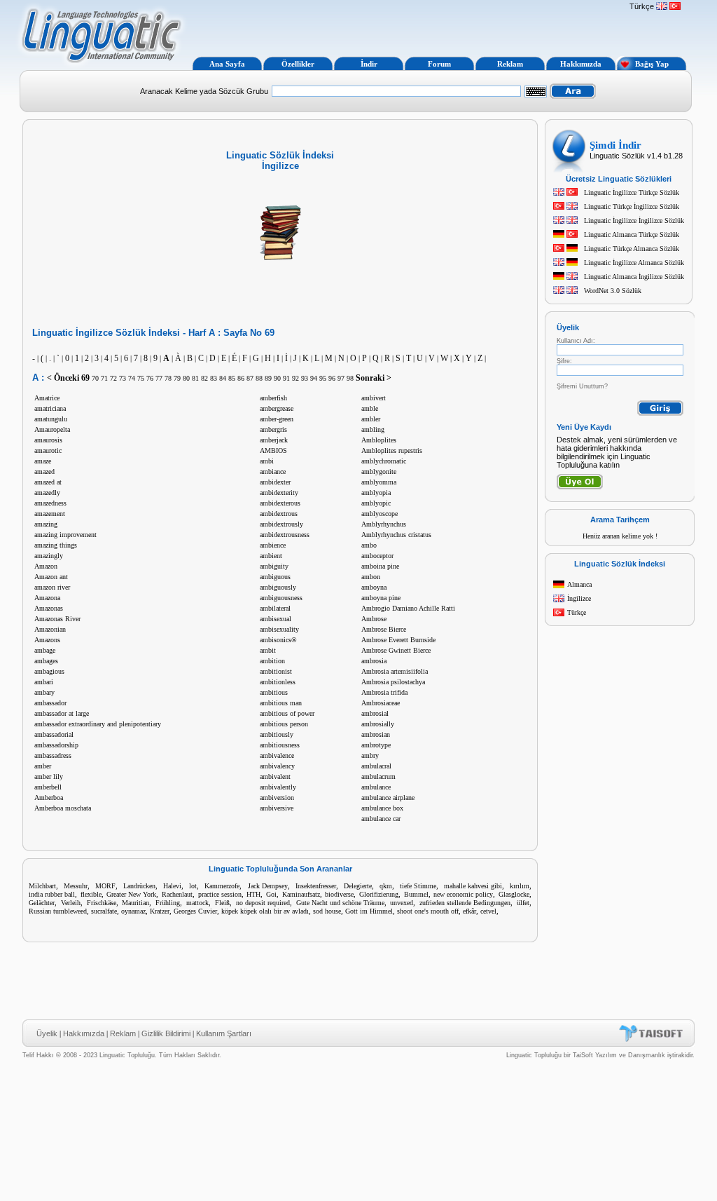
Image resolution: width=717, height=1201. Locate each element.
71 (104, 378)
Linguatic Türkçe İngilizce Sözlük (631, 206)
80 (186, 378)
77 (158, 378)
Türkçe (576, 612)
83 (213, 378)
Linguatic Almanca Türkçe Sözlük (631, 234)
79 (177, 378)
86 (240, 378)
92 (295, 378)
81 (195, 378)
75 (140, 378)
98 (350, 378)
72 (113, 378)
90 (277, 378)
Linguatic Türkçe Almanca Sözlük (631, 248)
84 (222, 378)
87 (249, 378)
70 (95, 378)
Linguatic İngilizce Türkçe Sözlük (631, 192)
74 (131, 378)
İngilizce (579, 598)
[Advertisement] (406, 27)
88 (259, 378)
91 (286, 378)
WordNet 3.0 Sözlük (612, 290)
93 (304, 378)
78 (168, 378)
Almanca (579, 584)
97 (340, 378)
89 (268, 378)
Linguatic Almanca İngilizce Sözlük (634, 276)
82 (204, 378)
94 (313, 378)
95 (322, 378)
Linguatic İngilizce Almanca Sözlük (634, 262)
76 (149, 378)
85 (231, 378)
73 (122, 378)
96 (331, 378)
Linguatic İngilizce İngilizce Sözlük (634, 220)
